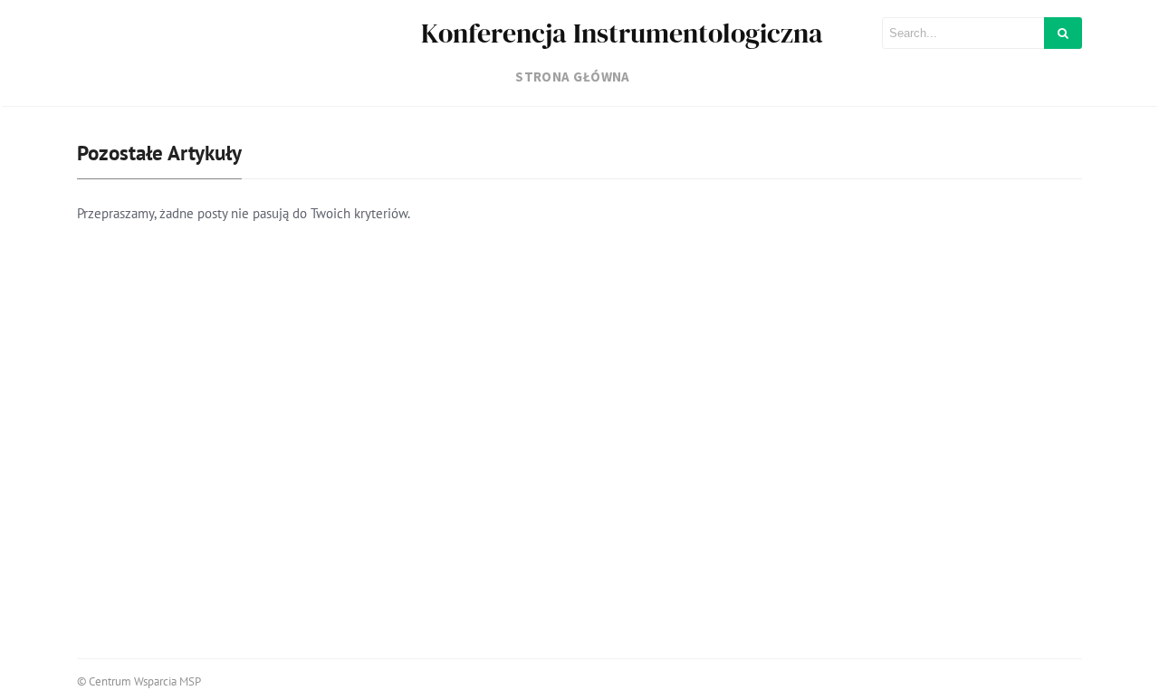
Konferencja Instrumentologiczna (622, 33)
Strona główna (572, 76)
